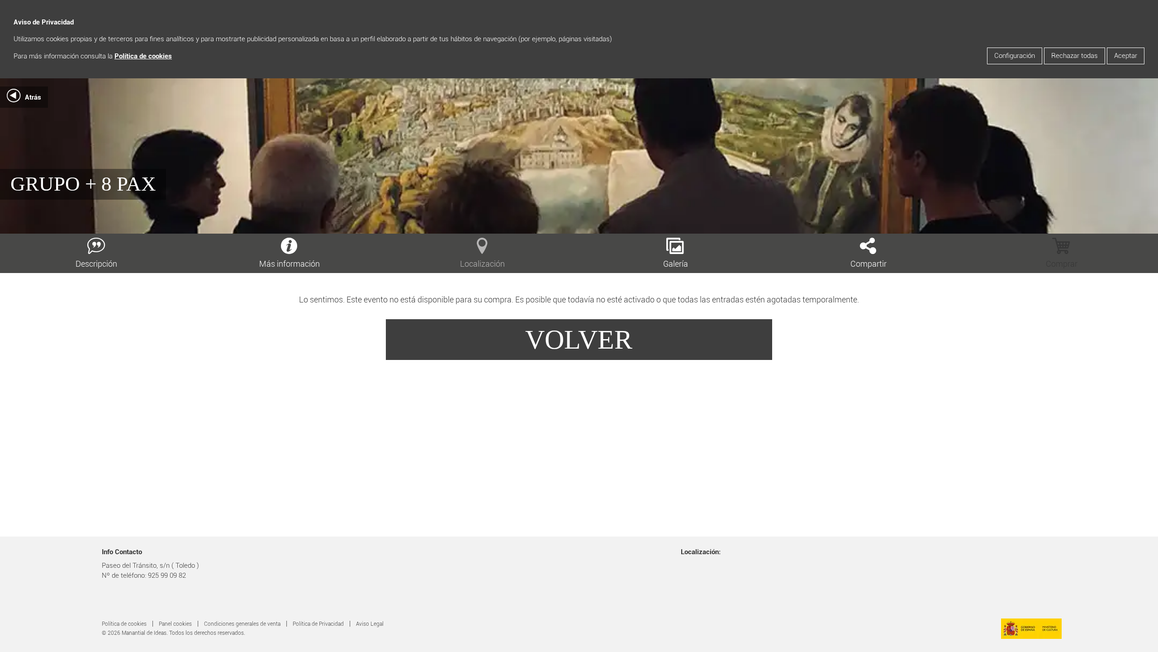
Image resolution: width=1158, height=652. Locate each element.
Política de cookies (143, 56)
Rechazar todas (1074, 56)
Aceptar (1125, 56)
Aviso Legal (370, 624)
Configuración (1014, 56)
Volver (578, 340)
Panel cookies (175, 624)
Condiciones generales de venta (242, 624)
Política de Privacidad (318, 624)
